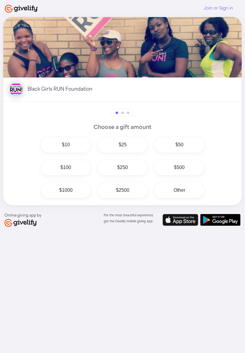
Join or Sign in (218, 8)
